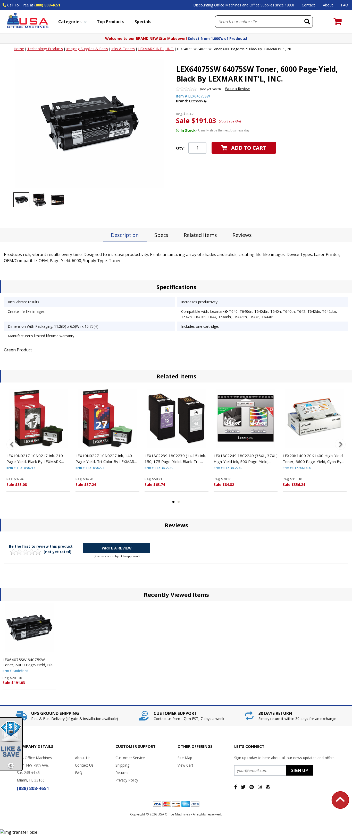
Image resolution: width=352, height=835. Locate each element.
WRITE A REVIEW (116, 548)
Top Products (110, 21)
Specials (143, 21)
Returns (121, 772)
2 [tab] (179, 502)
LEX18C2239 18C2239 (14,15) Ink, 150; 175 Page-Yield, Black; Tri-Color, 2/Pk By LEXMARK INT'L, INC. (176, 458)
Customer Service (130, 757)
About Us (82, 757)
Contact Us (84, 765)
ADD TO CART (248, 147)
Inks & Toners (123, 48)
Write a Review (237, 88)
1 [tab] (173, 502)
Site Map (185, 757)
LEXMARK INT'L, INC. (156, 48)
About (328, 5)
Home (19, 48)
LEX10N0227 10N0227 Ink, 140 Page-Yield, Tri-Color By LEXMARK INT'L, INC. (106, 458)
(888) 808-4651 (47, 5)
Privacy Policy (126, 780)
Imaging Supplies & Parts (87, 48)
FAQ (344, 5)
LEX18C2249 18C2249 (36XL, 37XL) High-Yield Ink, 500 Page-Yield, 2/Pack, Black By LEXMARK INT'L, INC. (246, 458)
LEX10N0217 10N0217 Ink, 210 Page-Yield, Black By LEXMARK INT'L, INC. (34, 458)
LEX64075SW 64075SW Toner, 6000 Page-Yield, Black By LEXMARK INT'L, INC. (29, 662)
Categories (69, 21)
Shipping (122, 765)
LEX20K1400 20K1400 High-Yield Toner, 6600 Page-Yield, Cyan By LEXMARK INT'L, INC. (313, 458)
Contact (308, 5)
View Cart (185, 765)
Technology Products (45, 48)
